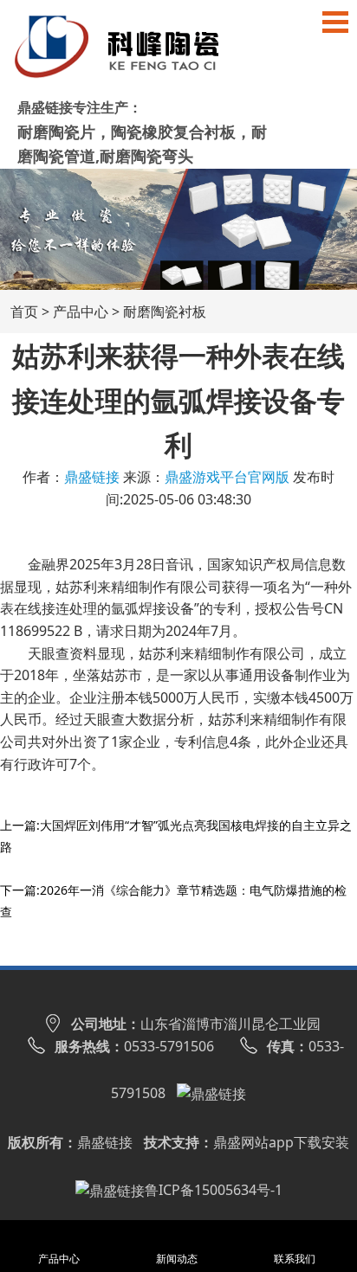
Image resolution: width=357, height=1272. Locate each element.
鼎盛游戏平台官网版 (227, 476)
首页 (24, 311)
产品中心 (80, 311)
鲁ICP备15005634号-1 (213, 1189)
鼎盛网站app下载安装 (281, 1142)
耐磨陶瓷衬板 (164, 311)
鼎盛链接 (92, 476)
